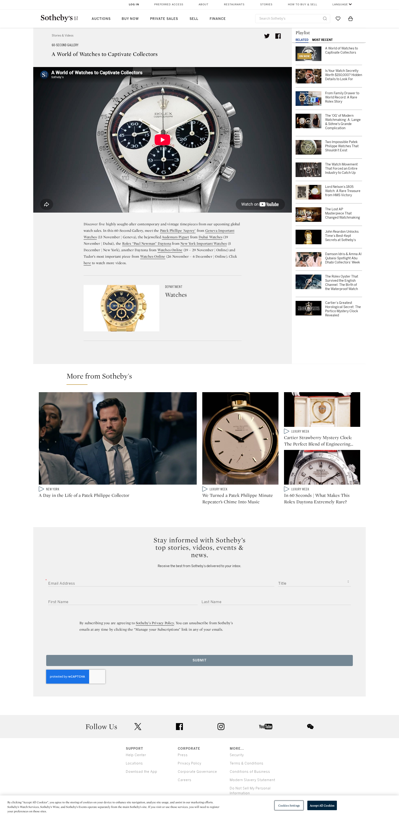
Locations (134, 763)
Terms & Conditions (246, 763)
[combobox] (292, 18)
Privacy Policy (189, 763)
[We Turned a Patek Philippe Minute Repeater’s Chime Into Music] (240, 439)
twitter (137, 726)
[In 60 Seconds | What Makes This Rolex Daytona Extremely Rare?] (322, 468)
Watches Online (170, 250)
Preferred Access (168, 4)
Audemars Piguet (175, 237)
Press (183, 755)
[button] (202, 378)
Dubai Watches (211, 237)
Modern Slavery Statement (252, 780)
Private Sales (164, 19)
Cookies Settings (289, 805)
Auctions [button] (101, 19)
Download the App (141, 772)
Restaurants (234, 4)
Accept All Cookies (322, 805)
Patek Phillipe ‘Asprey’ (178, 230)
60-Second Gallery (65, 45)
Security (237, 755)
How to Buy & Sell (302, 4)
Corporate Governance (197, 772)
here (87, 262)
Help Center (136, 755)
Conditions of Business (250, 772)
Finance (218, 19)
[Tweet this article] (267, 36)
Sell (194, 19)
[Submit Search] (325, 18)
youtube (265, 726)
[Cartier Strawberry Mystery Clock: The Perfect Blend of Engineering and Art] (322, 410)
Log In (134, 4)
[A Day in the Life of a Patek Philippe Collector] (118, 439)
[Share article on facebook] (278, 36)
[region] (199, 805)
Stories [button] (266, 4)
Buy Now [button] (130, 19)
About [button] (204, 4)
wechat (310, 726)
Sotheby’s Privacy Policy (155, 622)
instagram (221, 726)
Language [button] (340, 4)
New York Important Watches (203, 243)
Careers (184, 780)
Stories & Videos (62, 35)
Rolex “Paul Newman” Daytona (146, 243)
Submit (200, 660)
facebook (179, 726)
